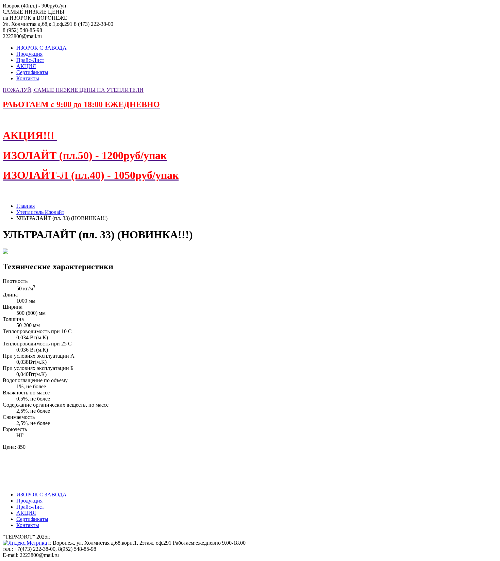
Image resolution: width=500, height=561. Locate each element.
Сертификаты (32, 72)
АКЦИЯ (26, 66)
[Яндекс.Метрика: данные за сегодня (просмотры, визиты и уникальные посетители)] (25, 543)
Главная (25, 206)
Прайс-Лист (30, 60)
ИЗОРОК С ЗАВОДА (41, 48)
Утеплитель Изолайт (40, 212)
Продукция (29, 54)
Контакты (27, 78)
